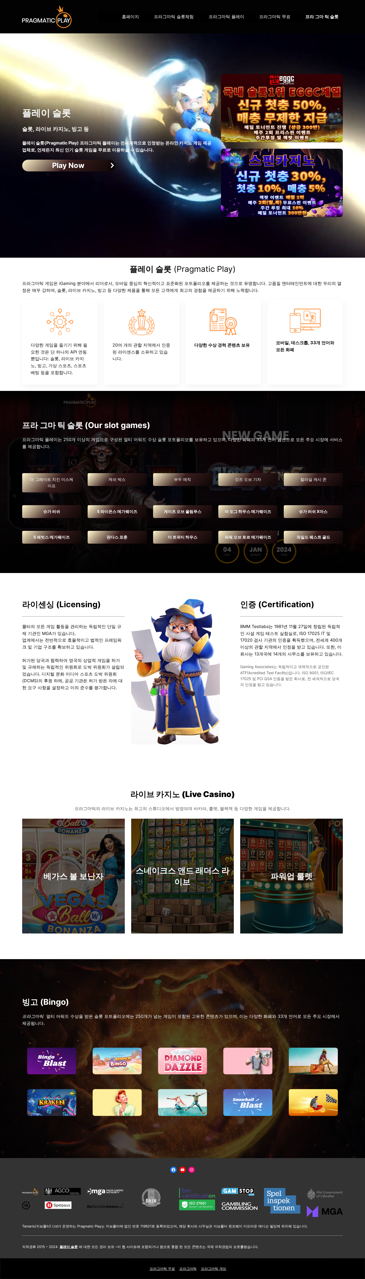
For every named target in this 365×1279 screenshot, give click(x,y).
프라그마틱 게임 (213, 1268)
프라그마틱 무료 (162, 1268)
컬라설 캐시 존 (313, 479)
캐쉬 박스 (117, 479)
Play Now (68, 165)
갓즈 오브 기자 (248, 479)
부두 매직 (182, 479)
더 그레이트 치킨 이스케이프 (51, 482)
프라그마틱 (188, 1268)
